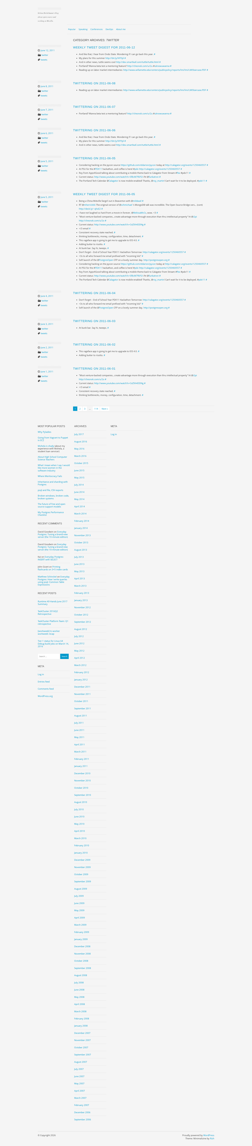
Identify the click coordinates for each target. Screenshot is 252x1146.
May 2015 (79, 477)
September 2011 (82, 708)
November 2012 (82, 607)
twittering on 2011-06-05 (94, 158)
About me (121, 29)
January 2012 (81, 679)
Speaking (83, 29)
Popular (72, 29)
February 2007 (81, 1105)
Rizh (212, 1138)
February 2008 (81, 1018)
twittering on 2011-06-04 (94, 293)
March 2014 (80, 513)
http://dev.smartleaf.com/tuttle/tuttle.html (137, 62)
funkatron (154, 176)
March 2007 (80, 1097)
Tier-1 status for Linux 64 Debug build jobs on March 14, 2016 (53, 643)
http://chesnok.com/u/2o (91, 220)
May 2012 (79, 650)
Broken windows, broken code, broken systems (53, 497)
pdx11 (202, 180)
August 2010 (80, 802)
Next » (105, 408)
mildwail (137, 200)
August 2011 (80, 715)
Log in (41, 674)
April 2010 (79, 830)
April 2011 (79, 744)
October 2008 (81, 960)
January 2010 (81, 852)
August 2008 (80, 975)
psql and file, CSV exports (50, 490)
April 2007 (79, 1090)
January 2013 (81, 600)
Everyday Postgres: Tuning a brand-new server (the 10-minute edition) (53, 534)
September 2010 (82, 794)
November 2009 (82, 867)
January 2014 (81, 528)
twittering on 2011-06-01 (94, 368)
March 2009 (80, 924)
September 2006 (82, 1119)
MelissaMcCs (139, 212)
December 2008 (82, 946)
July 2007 (79, 1069)
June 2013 (79, 564)
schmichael (126, 204)
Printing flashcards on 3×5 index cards (53, 568)
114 (96, 408)
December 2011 (82, 686)
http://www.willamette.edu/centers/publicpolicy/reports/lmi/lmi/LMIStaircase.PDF (164, 69)
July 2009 (79, 895)
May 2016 (79, 448)
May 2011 (79, 737)
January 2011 (81, 766)
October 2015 (81, 463)
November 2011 (82, 694)
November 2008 (82, 953)
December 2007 (82, 1033)
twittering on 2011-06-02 (94, 344)
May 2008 (79, 996)
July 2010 (79, 809)
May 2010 (79, 823)
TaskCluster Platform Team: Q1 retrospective (53, 622)
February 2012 (81, 672)
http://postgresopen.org (156, 259)
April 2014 (79, 506)
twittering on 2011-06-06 (94, 130)
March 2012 (80, 665)
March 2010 (80, 838)
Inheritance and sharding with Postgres (53, 483)
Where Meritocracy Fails (50, 476)
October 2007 (81, 1047)
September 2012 (82, 621)
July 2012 (79, 636)
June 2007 (79, 1076)
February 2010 (81, 845)
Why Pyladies (44, 431)
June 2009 (79, 903)
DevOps (109, 29)
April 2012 (79, 657)
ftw (178, 172)
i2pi (195, 216)
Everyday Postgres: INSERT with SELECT (51, 558)
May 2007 (79, 1083)
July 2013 (79, 556)
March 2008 (80, 1011)
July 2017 (79, 434)
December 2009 (82, 859)
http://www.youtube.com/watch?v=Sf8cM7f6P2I (118, 176)
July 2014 (79, 484)
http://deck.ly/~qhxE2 (90, 208)
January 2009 (81, 939)
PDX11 (98, 168)
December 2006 (82, 1112)
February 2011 (81, 758)
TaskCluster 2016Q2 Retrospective (48, 612)
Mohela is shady (46, 445)
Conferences (96, 29)
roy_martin (158, 180)
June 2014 (79, 492)
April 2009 (79, 917)
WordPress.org (45, 696)
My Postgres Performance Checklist (51, 513)
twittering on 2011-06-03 (94, 321)
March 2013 (80, 585)
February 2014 (81, 520)
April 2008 (79, 1004)
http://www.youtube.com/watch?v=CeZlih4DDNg (119, 224)
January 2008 (81, 1025)
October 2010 (81, 787)
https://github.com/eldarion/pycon (138, 165)
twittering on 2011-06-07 (94, 106)
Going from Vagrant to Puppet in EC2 (53, 439)
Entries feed (44, 681)
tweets (44, 59)
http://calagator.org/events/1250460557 (185, 165)
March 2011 (80, 751)
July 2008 (79, 982)
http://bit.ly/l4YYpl (114, 58)
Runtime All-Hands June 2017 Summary (52, 602)
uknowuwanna (162, 65)
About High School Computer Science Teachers (52, 458)
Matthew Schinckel (47, 576)
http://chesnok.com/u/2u (140, 65)
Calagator (113, 180)
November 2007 (82, 1040)
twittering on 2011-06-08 (94, 83)
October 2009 (81, 874)
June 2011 (79, 730)
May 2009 (79, 910)
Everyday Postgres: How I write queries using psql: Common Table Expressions (54, 580)
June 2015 (79, 470)
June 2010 (79, 816)
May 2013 (79, 571)
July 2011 (79, 722)
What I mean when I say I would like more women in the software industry (54, 468)
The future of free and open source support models (51, 505)
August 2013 (80, 549)
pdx (136, 168)
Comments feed (46, 688)
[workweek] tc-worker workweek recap (49, 632)
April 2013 (79, 578)
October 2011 (81, 701)
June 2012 (79, 643)
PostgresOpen (106, 259)
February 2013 (81, 592)
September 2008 (82, 968)
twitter (45, 55)
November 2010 (82, 780)
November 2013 (82, 535)
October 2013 (81, 542)
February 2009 (81, 932)
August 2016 (80, 441)
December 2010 (82, 773)
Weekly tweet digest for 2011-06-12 (104, 47)
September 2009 (82, 881)
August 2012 (80, 629)
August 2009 (80, 888)
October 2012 (81, 614)
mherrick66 (90, 204)
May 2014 (79, 499)
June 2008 (79, 989)
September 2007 (82, 1054)
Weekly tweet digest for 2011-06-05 (104, 194)
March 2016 (80, 455)
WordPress (208, 1135)
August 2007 (80, 1061)
